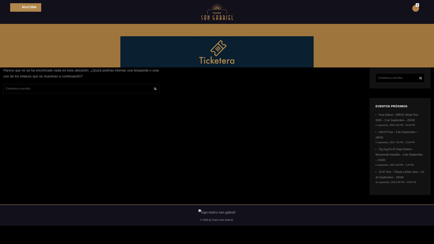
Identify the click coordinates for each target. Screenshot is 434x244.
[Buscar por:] (81, 88)
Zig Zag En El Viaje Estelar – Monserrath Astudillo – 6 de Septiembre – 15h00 (399, 154)
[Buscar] (155, 88)
